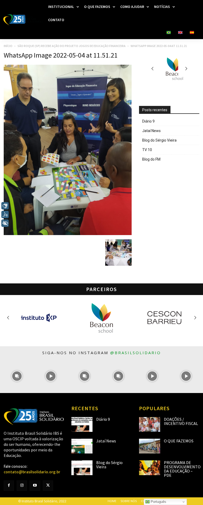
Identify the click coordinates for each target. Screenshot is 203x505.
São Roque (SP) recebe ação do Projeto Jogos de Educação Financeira (71, 46)
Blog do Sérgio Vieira (159, 140)
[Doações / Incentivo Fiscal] (149, 424)
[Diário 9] (82, 424)
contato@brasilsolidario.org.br (32, 472)
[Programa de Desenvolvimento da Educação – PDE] (149, 467)
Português (158, 502)
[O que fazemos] (149, 446)
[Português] (168, 32)
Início (8, 46)
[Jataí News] (82, 446)
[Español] (192, 32)
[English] (180, 32)
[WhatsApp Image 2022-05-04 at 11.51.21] (68, 233)
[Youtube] (35, 485)
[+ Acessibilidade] (5, 223)
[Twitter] (48, 485)
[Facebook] (9, 485)
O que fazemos (178, 440)
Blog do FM (151, 159)
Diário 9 (148, 121)
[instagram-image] (17, 376)
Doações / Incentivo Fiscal (181, 421)
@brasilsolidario (135, 352)
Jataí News (151, 131)
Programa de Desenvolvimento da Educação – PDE (182, 469)
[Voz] (5, 214)
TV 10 (147, 150)
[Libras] (5, 205)
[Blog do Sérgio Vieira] (82, 467)
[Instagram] (22, 485)
